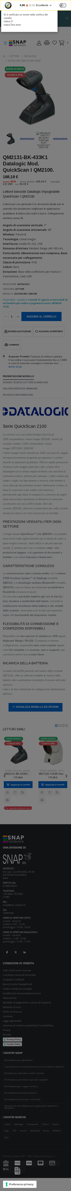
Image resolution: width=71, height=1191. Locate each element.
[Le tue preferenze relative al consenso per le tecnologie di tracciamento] (20, 1184)
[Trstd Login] (65, 4)
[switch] (62, 5)
